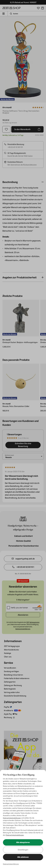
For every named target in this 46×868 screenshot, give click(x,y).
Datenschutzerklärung (11, 864)
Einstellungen (23, 849)
